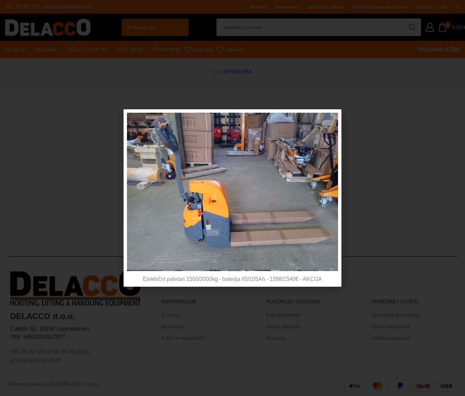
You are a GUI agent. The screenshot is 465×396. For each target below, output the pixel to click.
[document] (232, 198)
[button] (332, 118)
